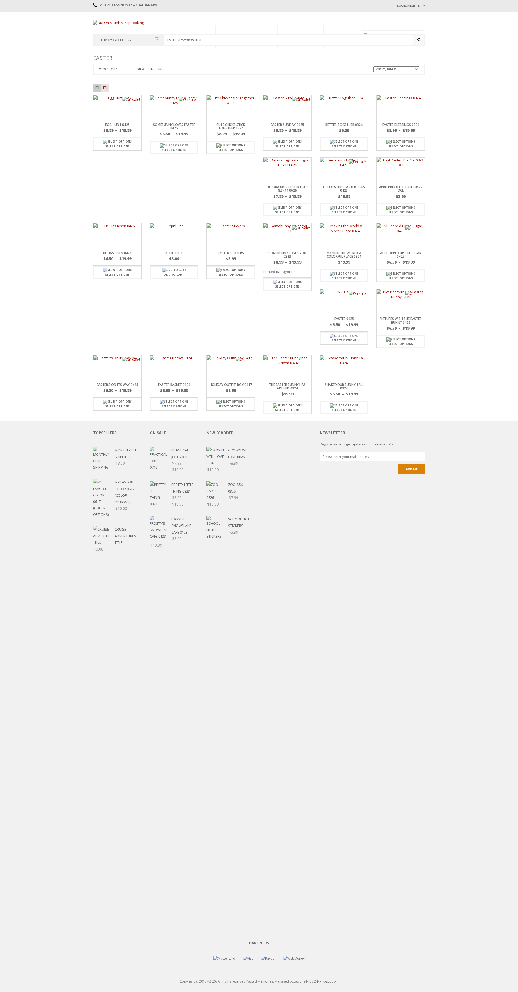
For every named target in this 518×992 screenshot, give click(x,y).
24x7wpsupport (326, 981)
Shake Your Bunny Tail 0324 (344, 386)
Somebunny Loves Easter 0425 (174, 126)
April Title (174, 253)
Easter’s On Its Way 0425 (117, 384)
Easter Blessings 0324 (400, 124)
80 (155, 69)
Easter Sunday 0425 (287, 124)
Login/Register (409, 6)
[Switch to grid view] (121, 69)
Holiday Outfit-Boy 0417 (231, 384)
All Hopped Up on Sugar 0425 (400, 255)
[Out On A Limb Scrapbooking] (118, 22)
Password (405, 50)
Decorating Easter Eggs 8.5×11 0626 (287, 189)
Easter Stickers (231, 253)
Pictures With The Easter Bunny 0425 (401, 320)
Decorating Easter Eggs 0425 (344, 189)
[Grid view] (97, 88)
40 (150, 69)
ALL (162, 69)
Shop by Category (114, 39)
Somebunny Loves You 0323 (287, 255)
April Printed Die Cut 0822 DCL (400, 189)
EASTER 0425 (344, 318)
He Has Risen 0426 (117, 253)
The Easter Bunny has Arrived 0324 (287, 386)
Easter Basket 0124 (174, 384)
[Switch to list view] (128, 69)
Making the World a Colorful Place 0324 (344, 255)
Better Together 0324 (344, 124)
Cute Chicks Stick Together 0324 (230, 126)
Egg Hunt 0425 (117, 124)
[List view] (105, 88)
